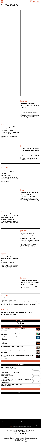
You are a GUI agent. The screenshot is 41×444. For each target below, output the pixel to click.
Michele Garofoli (32, 154)
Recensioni (4, 167)
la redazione (31, 111)
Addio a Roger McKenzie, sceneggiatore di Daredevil (14, 328)
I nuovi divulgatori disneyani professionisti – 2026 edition (16, 379)
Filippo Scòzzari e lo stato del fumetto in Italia (29, 193)
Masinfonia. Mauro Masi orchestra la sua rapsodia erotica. (28, 235)
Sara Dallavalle (12, 175)
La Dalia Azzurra (6, 298)
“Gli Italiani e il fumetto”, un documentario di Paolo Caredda (9, 172)
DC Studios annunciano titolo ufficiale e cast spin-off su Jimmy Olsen (16, 338)
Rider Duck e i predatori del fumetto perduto (12, 384)
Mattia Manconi (32, 238)
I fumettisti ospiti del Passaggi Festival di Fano (10, 127)
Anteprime (24, 101)
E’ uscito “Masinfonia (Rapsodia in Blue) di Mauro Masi (9, 258)
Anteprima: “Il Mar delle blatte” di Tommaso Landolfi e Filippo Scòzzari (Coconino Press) (29, 106)
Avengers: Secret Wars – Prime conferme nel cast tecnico (15, 342)
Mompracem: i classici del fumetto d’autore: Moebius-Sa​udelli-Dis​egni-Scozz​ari (10, 215)
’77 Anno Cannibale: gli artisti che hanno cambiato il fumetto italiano (30, 150)
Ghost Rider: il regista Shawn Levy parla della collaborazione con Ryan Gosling (17, 356)
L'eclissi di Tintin (5, 374)
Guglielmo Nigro (12, 300)
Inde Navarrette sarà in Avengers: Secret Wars (12, 333)
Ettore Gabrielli (31, 284)
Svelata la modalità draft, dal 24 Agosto (11, 369)
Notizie (3, 124)
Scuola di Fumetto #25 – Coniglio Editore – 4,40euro (17, 312)
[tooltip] (16, 323)
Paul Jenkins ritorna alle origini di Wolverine (12, 346)
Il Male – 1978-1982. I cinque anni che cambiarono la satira (29, 281)
